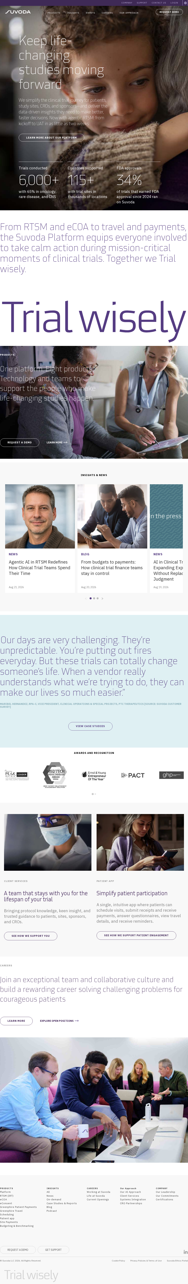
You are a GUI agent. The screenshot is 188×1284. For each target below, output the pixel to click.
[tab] (93, 794)
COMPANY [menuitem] (161, 1188)
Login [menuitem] (174, 2)
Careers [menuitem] (107, 12)
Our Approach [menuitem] (129, 12)
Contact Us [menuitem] (159, 2)
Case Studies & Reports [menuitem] (62, 1203)
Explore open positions (57, 1021)
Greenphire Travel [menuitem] (11, 1210)
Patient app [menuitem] (7, 1218)
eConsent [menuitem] (6, 1203)
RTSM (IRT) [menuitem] (7, 1195)
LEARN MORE (54, 442)
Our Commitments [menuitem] (167, 1195)
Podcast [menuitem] (52, 1210)
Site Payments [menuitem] (9, 1222)
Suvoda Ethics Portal (177, 1260)
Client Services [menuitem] (129, 1195)
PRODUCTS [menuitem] (6, 1188)
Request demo (169, 12)
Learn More (16, 1021)
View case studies (90, 726)
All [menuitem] (48, 1192)
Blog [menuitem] (49, 1207)
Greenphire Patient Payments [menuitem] (18, 1207)
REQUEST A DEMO (18, 1250)
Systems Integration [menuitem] (133, 1199)
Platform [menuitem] (5, 1192)
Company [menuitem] (126, 2)
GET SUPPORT (53, 1250)
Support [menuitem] (142, 2)
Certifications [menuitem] (164, 1199)
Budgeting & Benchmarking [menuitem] (17, 1225)
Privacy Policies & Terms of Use (146, 1260)
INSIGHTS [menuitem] (53, 1188)
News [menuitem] (50, 1195)
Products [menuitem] (54, 12)
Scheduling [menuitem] (7, 1214)
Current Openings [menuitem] (98, 1199)
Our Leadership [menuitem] (165, 1192)
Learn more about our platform (51, 137)
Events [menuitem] (90, 12)
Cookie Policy (118, 1260)
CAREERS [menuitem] (92, 1188)
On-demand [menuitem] (54, 1199)
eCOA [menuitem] (3, 1199)
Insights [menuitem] (73, 12)
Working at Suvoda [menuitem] (98, 1192)
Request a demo (20, 442)
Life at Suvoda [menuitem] (96, 1195)
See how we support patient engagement (136, 935)
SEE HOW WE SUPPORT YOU (31, 936)
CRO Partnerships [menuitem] (131, 1203)
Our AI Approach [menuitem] (130, 1192)
